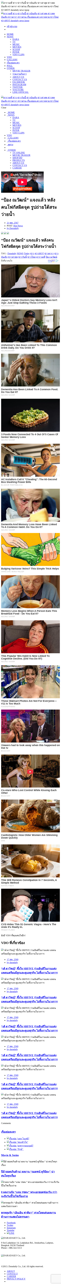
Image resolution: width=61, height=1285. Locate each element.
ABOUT (11, 1271)
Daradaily (12, 253)
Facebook (11, 1222)
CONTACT (12, 1274)
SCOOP (16, 49)
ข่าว (32, 253)
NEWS (10, 37)
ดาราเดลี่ (40, 257)
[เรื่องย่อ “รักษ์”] (15, 1149)
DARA (15, 39)
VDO (9, 57)
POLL (10, 66)
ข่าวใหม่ (31, 257)
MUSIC (16, 44)
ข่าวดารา (49, 253)
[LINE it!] (8, 233)
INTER (15, 52)
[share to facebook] (2, 233)
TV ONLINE (18, 152)
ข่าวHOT (39, 253)
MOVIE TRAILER (21, 71)
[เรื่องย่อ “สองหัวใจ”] (17, 1142)
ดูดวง (10, 144)
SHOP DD (17, 157)
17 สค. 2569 (12, 959)
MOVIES (16, 47)
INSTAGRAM (19, 84)
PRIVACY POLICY (16, 1279)
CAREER (17, 168)
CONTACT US (19, 79)
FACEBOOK (18, 82)
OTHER (11, 68)
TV (14, 42)
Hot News (18, 226)
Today (27, 253)
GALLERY (12, 59)
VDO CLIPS (18, 54)
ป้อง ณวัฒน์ (51, 257)
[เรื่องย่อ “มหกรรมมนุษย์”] (20, 1146)
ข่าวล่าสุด (13, 257)
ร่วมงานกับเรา (19, 74)
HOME (10, 34)
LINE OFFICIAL (20, 92)
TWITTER (17, 87)
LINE (11, 1233)
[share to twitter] (5, 233)
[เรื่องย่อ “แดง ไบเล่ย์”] (18, 1138)
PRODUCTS (18, 160)
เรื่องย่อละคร (13, 63)
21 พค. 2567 (12, 223)
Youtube (10, 1230)
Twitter (10, 1225)
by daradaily (12, 962)
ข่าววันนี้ (22, 257)
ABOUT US (18, 77)
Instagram (11, 1228)
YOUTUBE (18, 89)
